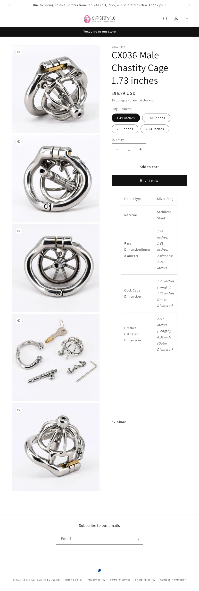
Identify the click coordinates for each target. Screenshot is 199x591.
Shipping (118, 100)
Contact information (173, 579)
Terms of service (120, 579)
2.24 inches (155, 129)
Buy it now (149, 180)
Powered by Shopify (48, 580)
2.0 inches (125, 129)
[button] (10, 19)
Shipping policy (145, 579)
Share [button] (121, 422)
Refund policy (74, 579)
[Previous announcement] (9, 5)
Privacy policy (96, 579)
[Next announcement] (189, 5)
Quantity (118, 140)
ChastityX (29, 580)
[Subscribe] (137, 539)
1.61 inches (156, 118)
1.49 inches (126, 118)
